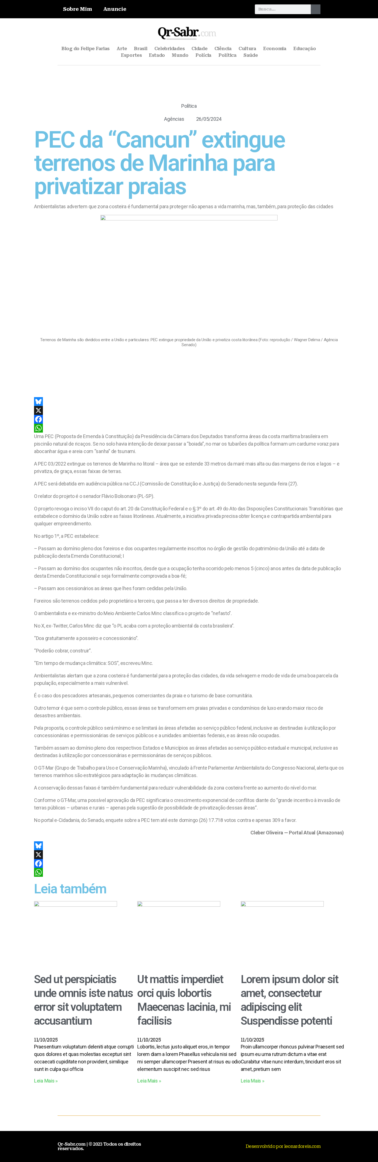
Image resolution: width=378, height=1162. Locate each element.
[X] (189, 410)
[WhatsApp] (189, 428)
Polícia (203, 55)
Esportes (131, 55)
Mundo (180, 55)
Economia (274, 48)
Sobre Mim (77, 9)
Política (227, 55)
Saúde (251, 55)
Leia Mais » (46, 1081)
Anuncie (114, 9)
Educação (304, 48)
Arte (121, 48)
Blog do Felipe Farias (85, 48)
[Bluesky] (189, 401)
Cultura (247, 48)
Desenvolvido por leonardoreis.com (283, 1146)
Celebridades (169, 48)
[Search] (315, 9)
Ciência (223, 48)
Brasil (140, 48)
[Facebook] (189, 419)
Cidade (199, 48)
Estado (157, 55)
